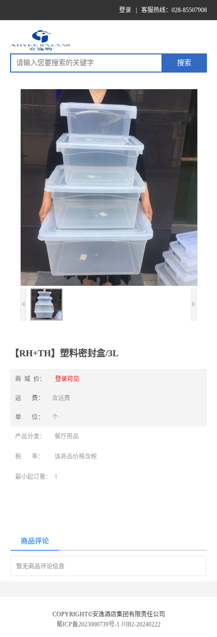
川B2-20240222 (140, 624)
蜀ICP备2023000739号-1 (88, 624)
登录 (125, 10)
